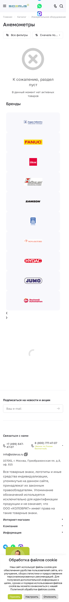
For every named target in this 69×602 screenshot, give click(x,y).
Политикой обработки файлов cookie (32, 589)
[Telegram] (5, 546)
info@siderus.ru (13, 454)
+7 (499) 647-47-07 (15, 445)
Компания (10, 526)
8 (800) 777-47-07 (46, 443)
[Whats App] (39, 6)
